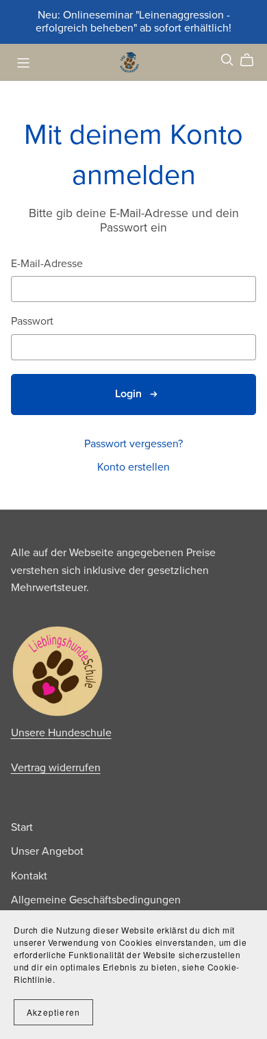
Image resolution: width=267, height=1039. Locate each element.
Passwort (32, 321)
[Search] (227, 59)
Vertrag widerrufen (56, 768)
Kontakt (29, 876)
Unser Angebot (47, 851)
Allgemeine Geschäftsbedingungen (96, 900)
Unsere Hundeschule (61, 733)
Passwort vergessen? (133, 444)
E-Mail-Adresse (47, 264)
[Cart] (252, 60)
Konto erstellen (133, 467)
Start (22, 827)
